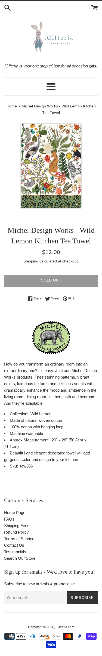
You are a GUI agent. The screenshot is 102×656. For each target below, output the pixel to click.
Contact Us (14, 545)
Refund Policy (16, 532)
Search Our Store (19, 558)
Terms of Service (19, 538)
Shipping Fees (16, 525)
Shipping (30, 261)
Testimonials (15, 551)
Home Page (14, 512)
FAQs (9, 519)
